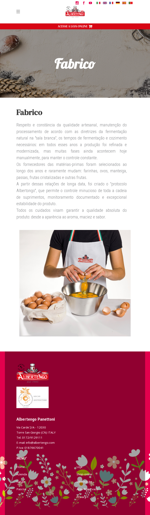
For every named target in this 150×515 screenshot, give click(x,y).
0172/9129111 (32, 437)
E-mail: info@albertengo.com (35, 442)
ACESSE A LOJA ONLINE (73, 26)
